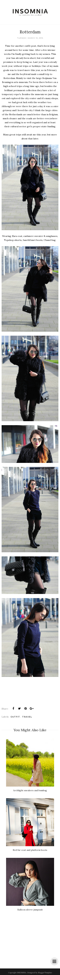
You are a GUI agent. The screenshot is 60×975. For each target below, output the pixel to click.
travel (27, 716)
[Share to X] (19, 708)
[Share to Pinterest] (25, 708)
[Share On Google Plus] (31, 708)
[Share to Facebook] (13, 708)
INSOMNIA (21, 972)
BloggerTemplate (45, 972)
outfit (15, 716)
